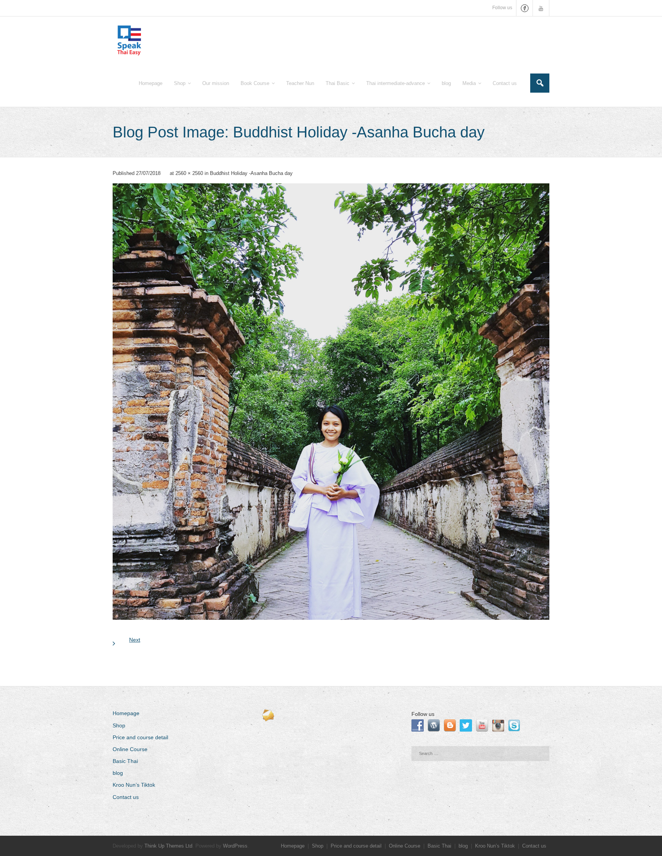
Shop (119, 725)
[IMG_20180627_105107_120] (331, 401)
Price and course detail (140, 737)
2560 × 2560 (189, 173)
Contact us (126, 797)
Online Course (130, 749)
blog (118, 773)
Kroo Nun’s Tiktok (134, 785)
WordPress (235, 846)
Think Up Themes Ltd (168, 846)
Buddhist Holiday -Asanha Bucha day (251, 173)
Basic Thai (125, 761)
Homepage (126, 713)
